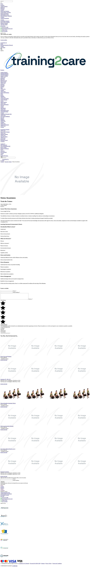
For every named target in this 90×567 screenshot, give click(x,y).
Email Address (16, 292)
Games (2, 101)
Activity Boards (4, 99)
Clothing (2, 17)
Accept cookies (4, 40)
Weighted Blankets (4, 73)
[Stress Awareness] (22, 194)
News (2, 154)
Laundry (2, 10)
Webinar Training (4, 23)
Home (2, 3)
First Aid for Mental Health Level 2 (8, 449)
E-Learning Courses (5, 495)
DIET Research (4, 145)
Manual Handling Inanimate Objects (8, 403)
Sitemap (43, 563)
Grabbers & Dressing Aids (6, 114)
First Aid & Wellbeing (5, 116)
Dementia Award (4, 140)
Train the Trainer (4, 24)
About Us (3, 151)
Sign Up (2, 481)
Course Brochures (4, 155)
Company (3, 141)
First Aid (2, 117)
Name (14, 291)
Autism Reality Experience (6, 493)
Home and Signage (4, 13)
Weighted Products (4, 74)
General (2, 112)
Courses (2, 19)
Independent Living (5, 14)
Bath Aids (3, 79)
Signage (2, 105)
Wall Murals (3, 108)
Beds (2, 87)
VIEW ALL (3, 77)
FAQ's (2, 149)
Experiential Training (5, 21)
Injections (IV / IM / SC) (6, 379)
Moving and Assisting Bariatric (7, 426)
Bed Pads (2, 85)
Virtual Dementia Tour (5, 492)
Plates (2, 93)
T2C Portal (3, 47)
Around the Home (4, 111)
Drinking (2, 96)
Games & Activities (5, 98)
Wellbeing (3, 120)
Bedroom (2, 8)
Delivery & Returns (5, 148)
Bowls (2, 95)
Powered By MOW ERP (35, 563)
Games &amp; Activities (6, 12)
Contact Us (3, 143)
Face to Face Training (5, 22)
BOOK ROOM (4, 360)
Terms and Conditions (57, 563)
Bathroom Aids (4, 80)
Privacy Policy (4, 147)
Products (2, 5)
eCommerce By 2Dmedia (23, 563)
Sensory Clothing (4, 76)
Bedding (2, 86)
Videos (2, 489)
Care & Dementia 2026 (5, 146)
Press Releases (4, 152)
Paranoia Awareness (5, 471)
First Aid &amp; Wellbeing (6, 16)
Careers (2, 153)
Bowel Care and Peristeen (6, 356)
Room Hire (3, 26)
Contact (2, 46)
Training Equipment (5, 18)
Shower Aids (3, 81)
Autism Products (4, 6)
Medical (2, 118)
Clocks (2, 106)
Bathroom (3, 7)
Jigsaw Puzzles (4, 102)
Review (31, 299)
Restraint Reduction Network (7, 45)
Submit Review (4, 324)
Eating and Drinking (5, 11)
